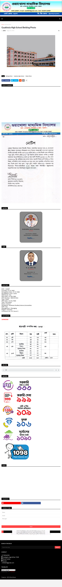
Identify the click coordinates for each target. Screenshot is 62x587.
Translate (12, 571)
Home (3, 24)
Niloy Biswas (13, 577)
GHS (8, 577)
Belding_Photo (8, 24)
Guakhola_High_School (19, 76)
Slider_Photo (29, 76)
